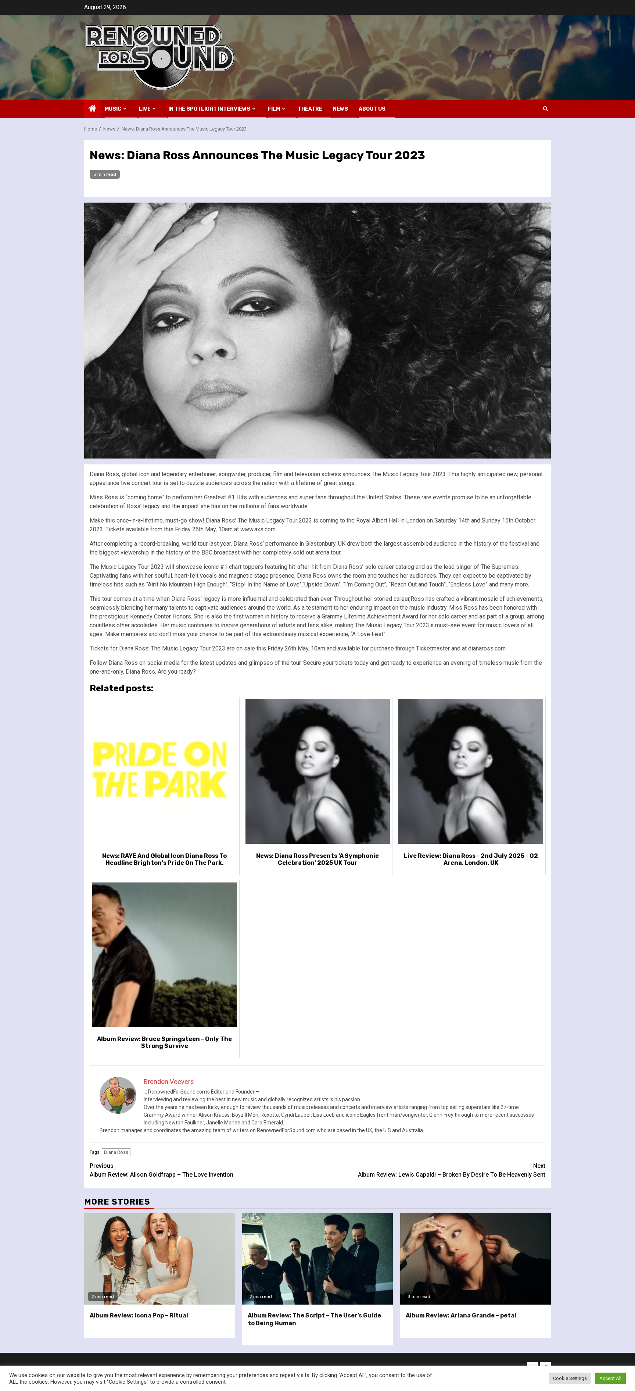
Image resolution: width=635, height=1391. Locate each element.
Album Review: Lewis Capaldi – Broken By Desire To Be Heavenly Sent (451, 1170)
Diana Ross (116, 1152)
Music (113, 109)
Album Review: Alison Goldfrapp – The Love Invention (161, 1170)
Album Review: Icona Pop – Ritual (139, 1315)
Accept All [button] (610, 1378)
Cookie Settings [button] (570, 1378)
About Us (372, 109)
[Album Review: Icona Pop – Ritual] (159, 1259)
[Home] (93, 109)
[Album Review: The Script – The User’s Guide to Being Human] (317, 1259)
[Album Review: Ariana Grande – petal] (475, 1259)
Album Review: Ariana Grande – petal (461, 1315)
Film (274, 109)
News (340, 109)
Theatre (310, 109)
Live (145, 109)
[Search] (545, 108)
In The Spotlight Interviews (209, 109)
